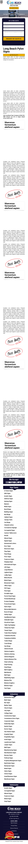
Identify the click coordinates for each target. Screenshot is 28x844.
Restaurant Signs (9, 766)
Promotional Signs (9, 604)
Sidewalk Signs (8, 620)
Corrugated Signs (9, 530)
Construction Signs (10, 716)
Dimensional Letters (10, 543)
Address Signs (8, 498)
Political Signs (8, 758)
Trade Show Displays (10, 633)
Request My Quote (13, 38)
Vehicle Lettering (9, 654)
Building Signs (8, 512)
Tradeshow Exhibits (10, 638)
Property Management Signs (12, 760)
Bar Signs (7, 702)
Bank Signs (7, 700)
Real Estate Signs (9, 763)
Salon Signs (7, 771)
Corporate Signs (9, 721)
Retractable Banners (10, 609)
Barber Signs (8, 705)
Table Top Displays (9, 625)
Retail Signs (7, 768)
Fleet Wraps (7, 554)
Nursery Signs (8, 755)
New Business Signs (10, 752)
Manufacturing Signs (10, 750)
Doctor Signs (8, 729)
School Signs (8, 773)
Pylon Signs (7, 606)
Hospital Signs (8, 734)
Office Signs (7, 585)
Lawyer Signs (8, 744)
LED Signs (7, 567)
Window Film (8, 680)
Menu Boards (8, 577)
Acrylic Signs (8, 496)
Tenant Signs (8, 630)
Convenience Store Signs (11, 718)
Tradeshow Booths (9, 635)
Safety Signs (8, 614)
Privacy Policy (14, 825)
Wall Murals (7, 672)
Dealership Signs (9, 723)
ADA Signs (7, 493)
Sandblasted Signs (9, 617)
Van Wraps (7, 646)
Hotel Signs (7, 739)
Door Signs (7, 546)
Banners (6, 504)
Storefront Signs (9, 622)
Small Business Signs (10, 776)
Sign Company (14, 822)
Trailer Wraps (8, 641)
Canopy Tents (8, 519)
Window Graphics (9, 683)
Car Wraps (7, 522)
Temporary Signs (9, 627)
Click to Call (14, 8)
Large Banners (8, 569)
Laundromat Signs (9, 742)
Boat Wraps (7, 509)
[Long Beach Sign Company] (14, 809)
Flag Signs (7, 551)
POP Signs (7, 588)
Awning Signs (8, 501)
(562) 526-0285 (14, 5)
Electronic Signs (9, 548)
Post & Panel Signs (9, 596)
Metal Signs (7, 580)
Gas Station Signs (9, 731)
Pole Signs (7, 591)
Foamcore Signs (9, 559)
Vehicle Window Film (10, 659)
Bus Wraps (7, 514)
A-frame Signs (8, 490)
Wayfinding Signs (9, 677)
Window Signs (8, 685)
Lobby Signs (7, 575)
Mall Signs (7, 747)
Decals (6, 535)
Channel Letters (9, 525)
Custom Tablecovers (10, 533)
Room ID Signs (8, 612)
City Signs (7, 710)
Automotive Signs (9, 697)
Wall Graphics (8, 670)
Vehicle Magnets (9, 656)
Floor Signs (7, 556)
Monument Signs (9, 583)
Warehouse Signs (9, 779)
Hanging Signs (8, 562)
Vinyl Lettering (8, 662)
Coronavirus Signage (10, 527)
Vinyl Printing (8, 664)
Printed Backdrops (9, 598)
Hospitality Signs (9, 737)
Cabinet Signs (8, 517)
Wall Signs (7, 675)
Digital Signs (8, 541)
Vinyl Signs (7, 801)
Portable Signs (8, 593)
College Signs (8, 713)
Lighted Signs (8, 572)
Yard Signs (7, 688)
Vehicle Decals (8, 648)
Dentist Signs (8, 726)
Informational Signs (10, 564)
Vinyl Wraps (7, 667)
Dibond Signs (8, 538)
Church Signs (8, 708)
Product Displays (9, 601)
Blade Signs (7, 506)
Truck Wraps (8, 643)
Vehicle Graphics (9, 651)
